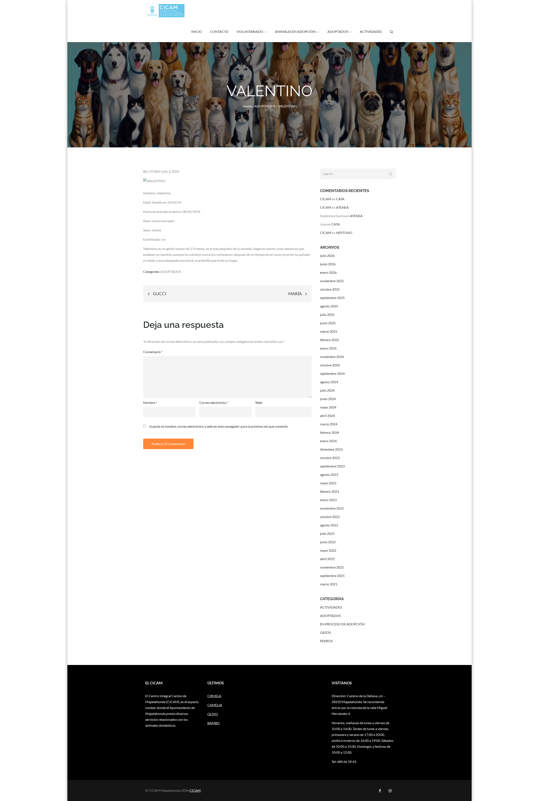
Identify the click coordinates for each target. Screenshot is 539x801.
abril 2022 (327, 559)
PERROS (326, 641)
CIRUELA (214, 696)
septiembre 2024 (332, 373)
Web (258, 402)
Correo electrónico (213, 402)
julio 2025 (327, 314)
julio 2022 (327, 533)
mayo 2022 (328, 550)
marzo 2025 (328, 331)
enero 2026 (328, 272)
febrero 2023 (329, 491)
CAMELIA (214, 705)
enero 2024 (328, 441)
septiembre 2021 (332, 576)
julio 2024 (327, 390)
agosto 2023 (329, 475)
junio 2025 (328, 323)
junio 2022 (328, 542)
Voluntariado (250, 31)
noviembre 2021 (332, 567)
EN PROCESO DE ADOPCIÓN (342, 624)
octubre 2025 (330, 289)
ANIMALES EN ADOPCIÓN (295, 31)
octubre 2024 (330, 365)
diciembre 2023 (331, 449)
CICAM (154, 171)
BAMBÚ (213, 723)
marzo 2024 (328, 424)
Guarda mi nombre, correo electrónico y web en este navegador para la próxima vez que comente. (218, 426)
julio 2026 (327, 256)
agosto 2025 (329, 306)
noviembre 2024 (332, 357)
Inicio (196, 31)
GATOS (325, 632)
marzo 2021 (328, 584)
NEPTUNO (344, 233)
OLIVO (212, 714)
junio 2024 (328, 399)
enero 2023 (328, 500)
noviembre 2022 (332, 508)
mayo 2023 (328, 483)
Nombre (150, 402)
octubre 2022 (330, 517)
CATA (340, 199)
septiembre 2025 (332, 298)
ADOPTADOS (337, 31)
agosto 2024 (329, 382)
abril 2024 (327, 416)
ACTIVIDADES (371, 31)
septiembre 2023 (332, 466)
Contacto (219, 31)
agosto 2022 (329, 525)
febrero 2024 (329, 432)
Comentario (153, 352)
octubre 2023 (330, 458)
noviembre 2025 (332, 281)
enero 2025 (328, 348)
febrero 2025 (329, 340)
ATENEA (342, 207)
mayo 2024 (328, 407)
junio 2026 (328, 264)
